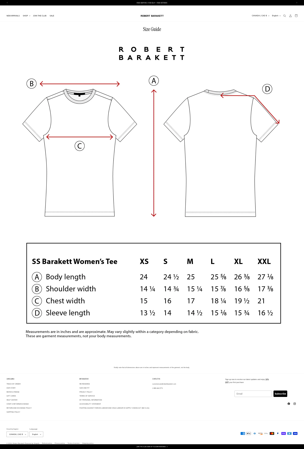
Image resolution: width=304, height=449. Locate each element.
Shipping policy (88, 443)
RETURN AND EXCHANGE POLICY (19, 408)
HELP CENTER (12, 400)
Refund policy (47, 443)
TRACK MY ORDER (14, 384)
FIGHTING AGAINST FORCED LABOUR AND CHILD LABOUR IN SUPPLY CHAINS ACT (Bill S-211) (114, 408)
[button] (152, 446)
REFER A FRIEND (13, 392)
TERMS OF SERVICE (87, 396)
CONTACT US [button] (156, 379)
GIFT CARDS (11, 396)
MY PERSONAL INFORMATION (90, 400)
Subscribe (280, 393)
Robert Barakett (18, 443)
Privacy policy (60, 443)
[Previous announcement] (7, 2)
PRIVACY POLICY (85, 392)
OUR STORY (11, 388)
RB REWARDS (84, 384)
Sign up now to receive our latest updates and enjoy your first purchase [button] (247, 380)
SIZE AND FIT (84, 388)
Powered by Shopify (32, 443)
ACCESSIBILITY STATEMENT (90, 404)
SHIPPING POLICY (13, 412)
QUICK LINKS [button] (10, 379)
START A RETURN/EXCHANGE (18, 404)
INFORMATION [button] (83, 379)
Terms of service (73, 443)
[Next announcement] (296, 2)
